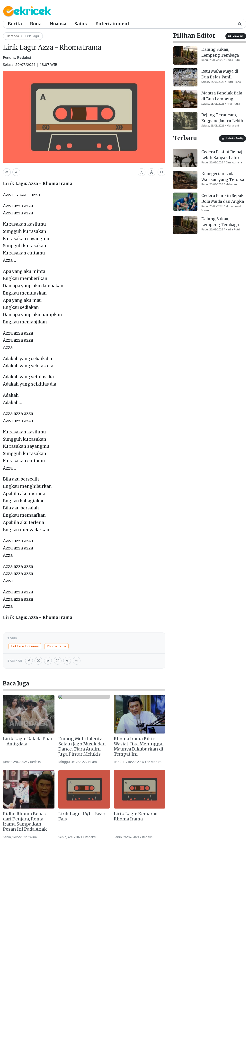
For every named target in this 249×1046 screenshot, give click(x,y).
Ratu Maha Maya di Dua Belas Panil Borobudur (219, 74)
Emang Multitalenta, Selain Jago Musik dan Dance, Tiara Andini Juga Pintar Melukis (82, 746)
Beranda (13, 36)
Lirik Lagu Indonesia (25, 646)
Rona (35, 23)
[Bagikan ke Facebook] (29, 661)
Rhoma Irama (56, 646)
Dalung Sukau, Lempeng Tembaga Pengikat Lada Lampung (220, 52)
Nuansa (58, 23)
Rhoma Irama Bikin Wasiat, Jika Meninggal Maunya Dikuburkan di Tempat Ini (139, 746)
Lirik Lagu (32, 36)
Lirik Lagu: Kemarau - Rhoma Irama (137, 816)
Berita (15, 23)
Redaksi (24, 57)
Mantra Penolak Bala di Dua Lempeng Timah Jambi (221, 96)
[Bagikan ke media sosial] (16, 172)
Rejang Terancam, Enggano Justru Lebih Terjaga (222, 118)
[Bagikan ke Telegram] (67, 661)
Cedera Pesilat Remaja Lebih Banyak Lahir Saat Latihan (223, 154)
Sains (80, 23)
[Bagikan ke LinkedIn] (48, 661)
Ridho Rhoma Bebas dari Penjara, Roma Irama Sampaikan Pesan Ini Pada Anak (25, 821)
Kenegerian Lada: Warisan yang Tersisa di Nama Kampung (222, 176)
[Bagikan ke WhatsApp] (58, 661)
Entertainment (112, 23)
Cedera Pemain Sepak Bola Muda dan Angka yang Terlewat (222, 198)
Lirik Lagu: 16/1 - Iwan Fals (82, 816)
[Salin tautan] (7, 172)
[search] (240, 23)
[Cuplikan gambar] (28, 714)
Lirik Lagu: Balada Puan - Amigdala (28, 741)
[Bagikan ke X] (38, 661)
